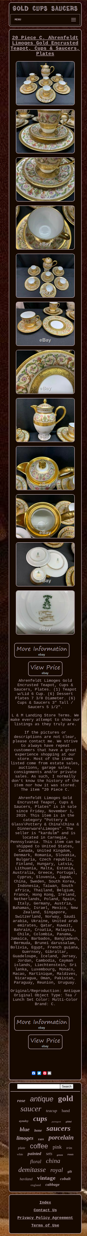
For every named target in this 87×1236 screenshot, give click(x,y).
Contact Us (45, 1210)
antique (41, 1099)
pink (57, 1147)
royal (56, 1170)
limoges (24, 1138)
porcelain (61, 1137)
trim (69, 1148)
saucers (58, 1128)
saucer (30, 1108)
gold (65, 1098)
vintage (46, 1178)
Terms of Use (45, 1225)
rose (21, 1100)
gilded (68, 1121)
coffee (39, 1146)
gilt (70, 1171)
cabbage (52, 1184)
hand (66, 1110)
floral (35, 1161)
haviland (26, 1179)
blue (25, 1129)
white (20, 1154)
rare (41, 1139)
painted (34, 1153)
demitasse (32, 1169)
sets (49, 1153)
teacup (51, 1110)
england (36, 1185)
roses (71, 1154)
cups (40, 1118)
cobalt (65, 1179)
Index (45, 1202)
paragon (56, 1121)
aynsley (24, 1121)
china (53, 1160)
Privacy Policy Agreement (45, 1218)
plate (21, 1148)
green (60, 1154)
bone (38, 1130)
